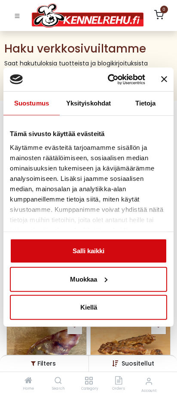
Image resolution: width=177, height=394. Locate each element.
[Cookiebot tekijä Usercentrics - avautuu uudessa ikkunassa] (109, 79)
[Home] (28, 381)
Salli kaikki (88, 250)
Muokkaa (83, 278)
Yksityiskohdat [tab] (88, 103)
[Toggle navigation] (17, 15)
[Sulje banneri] (164, 79)
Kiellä (88, 307)
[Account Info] (149, 381)
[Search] (58, 381)
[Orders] (118, 381)
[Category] (89, 381)
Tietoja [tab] (145, 103)
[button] (138, 363)
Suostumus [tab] (31, 103)
